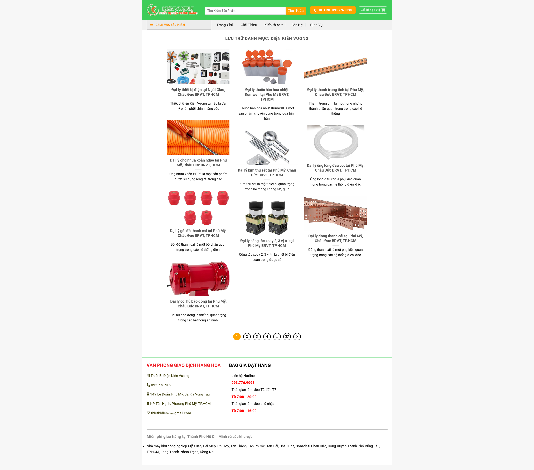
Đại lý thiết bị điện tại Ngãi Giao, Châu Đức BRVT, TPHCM (198, 92)
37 (287, 337)
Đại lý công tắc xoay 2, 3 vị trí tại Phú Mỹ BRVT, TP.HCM (267, 243)
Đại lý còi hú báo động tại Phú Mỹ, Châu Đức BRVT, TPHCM (198, 303)
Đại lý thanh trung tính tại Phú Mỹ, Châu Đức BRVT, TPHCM (335, 92)
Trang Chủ (225, 25)
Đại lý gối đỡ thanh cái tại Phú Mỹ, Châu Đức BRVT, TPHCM (198, 233)
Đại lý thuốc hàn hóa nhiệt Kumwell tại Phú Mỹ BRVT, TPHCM (267, 94)
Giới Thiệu (249, 25)
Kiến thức (272, 25)
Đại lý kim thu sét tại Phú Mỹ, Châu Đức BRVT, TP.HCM (267, 172)
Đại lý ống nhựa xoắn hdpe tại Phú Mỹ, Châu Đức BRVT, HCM (198, 162)
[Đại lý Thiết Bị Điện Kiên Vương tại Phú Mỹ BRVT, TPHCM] (172, 10)
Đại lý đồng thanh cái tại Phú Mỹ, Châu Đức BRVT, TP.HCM (335, 238)
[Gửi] (296, 11)
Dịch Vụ (316, 25)
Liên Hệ (297, 25)
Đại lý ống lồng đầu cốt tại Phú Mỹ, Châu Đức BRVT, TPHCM (335, 167)
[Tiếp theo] (297, 336)
